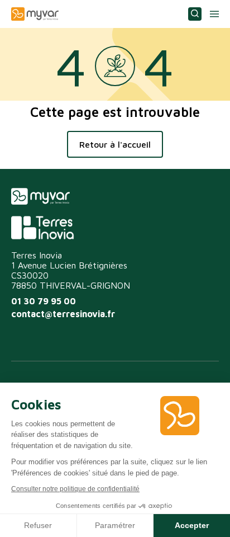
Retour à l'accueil (115, 144)
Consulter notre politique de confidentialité (75, 489)
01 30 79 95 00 (43, 301)
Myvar (35, 14)
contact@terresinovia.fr (63, 314)
